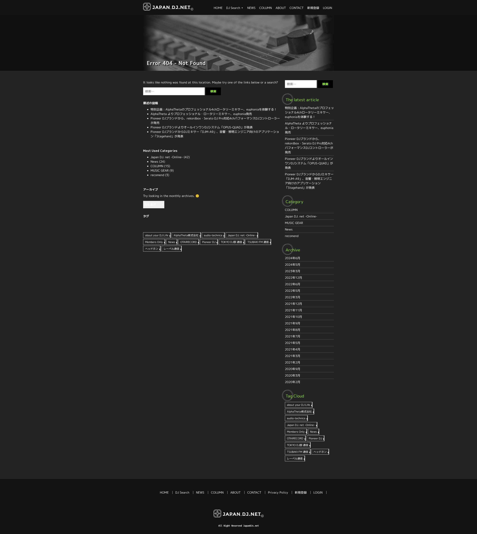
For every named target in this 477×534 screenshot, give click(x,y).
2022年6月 (292, 284)
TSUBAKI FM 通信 (258, 242)
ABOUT (281, 8)
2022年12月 (293, 278)
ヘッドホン (151, 248)
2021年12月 (293, 304)
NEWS (251, 8)
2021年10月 (293, 317)
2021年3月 (292, 356)
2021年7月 (292, 336)
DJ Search (233, 8)
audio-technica (213, 235)
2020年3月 (292, 375)
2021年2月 (292, 362)
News (154, 161)
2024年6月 (292, 258)
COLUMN (265, 8)
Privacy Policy (278, 492)
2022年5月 (292, 291)
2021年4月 (292, 349)
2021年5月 (292, 343)
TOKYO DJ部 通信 (231, 242)
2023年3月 (292, 271)
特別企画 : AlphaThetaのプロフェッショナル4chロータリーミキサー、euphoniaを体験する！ (214, 109)
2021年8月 (292, 330)
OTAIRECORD (188, 242)
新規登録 (313, 8)
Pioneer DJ (208, 242)
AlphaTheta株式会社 (186, 235)
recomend (157, 175)
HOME (218, 8)
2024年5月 (292, 265)
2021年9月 (292, 323)
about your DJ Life (156, 235)
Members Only (154, 242)
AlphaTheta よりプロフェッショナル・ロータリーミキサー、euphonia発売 (201, 114)
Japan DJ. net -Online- (167, 157)
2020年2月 (292, 382)
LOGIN (327, 8)
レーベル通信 (171, 248)
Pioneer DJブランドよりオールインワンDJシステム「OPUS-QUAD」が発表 (202, 127)
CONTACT (297, 8)
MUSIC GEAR (160, 170)
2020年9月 (292, 369)
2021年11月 (293, 310)
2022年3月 (292, 297)
